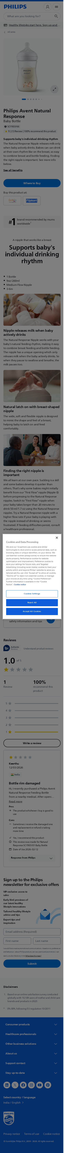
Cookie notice (19, 584)
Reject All (30, 602)
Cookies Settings (31, 593)
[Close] (55, 537)
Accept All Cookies (31, 611)
